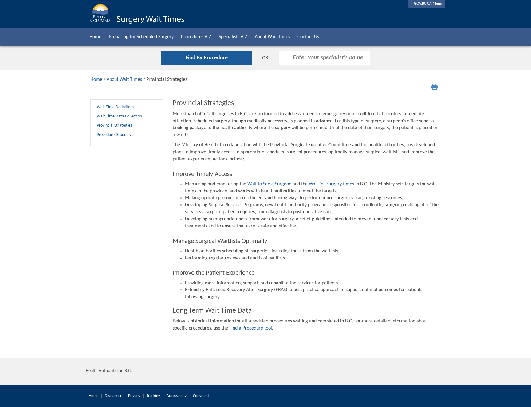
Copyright (201, 396)
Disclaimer (113, 396)
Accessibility (177, 396)
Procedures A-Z (196, 36)
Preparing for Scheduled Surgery (141, 36)
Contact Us (308, 36)
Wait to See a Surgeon (269, 184)
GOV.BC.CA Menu (426, 4)
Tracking (153, 396)
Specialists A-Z (233, 36)
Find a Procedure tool (250, 328)
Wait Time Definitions (115, 107)
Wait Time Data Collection (119, 116)
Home (95, 36)
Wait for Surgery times (331, 184)
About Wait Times (272, 36)
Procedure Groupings (115, 134)
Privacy (134, 396)
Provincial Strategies (114, 125)
